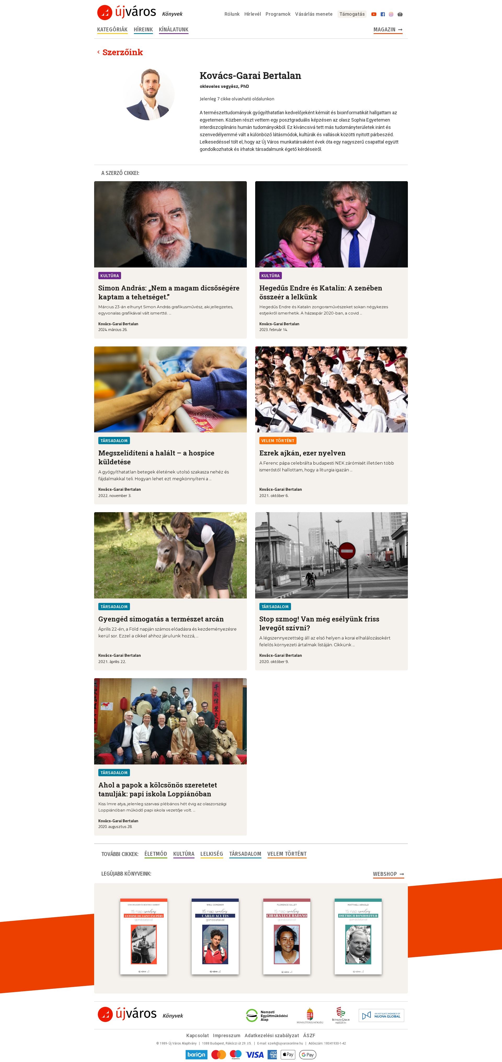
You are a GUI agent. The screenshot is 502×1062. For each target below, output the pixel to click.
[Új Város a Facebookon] (383, 14)
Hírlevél (252, 14)
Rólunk (232, 14)
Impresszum (227, 1035)
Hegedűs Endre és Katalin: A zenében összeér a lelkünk (320, 292)
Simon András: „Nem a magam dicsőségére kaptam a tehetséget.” (168, 292)
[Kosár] (400, 14)
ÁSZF (309, 1035)
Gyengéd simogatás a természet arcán (161, 618)
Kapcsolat (197, 1035)
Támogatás (352, 14)
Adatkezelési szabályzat (272, 1035)
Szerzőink (122, 52)
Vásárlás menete (314, 14)
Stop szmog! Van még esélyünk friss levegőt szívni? (319, 623)
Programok (278, 14)
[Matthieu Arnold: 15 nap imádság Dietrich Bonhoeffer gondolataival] (358, 936)
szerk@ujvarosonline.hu (285, 1043)
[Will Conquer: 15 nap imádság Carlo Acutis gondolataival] (215, 936)
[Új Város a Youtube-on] (373, 14)
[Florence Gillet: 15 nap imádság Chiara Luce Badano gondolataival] (286, 936)
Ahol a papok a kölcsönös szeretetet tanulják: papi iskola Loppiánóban (157, 789)
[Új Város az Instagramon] (391, 14)
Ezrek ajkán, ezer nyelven (302, 452)
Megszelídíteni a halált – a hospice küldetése (156, 457)
